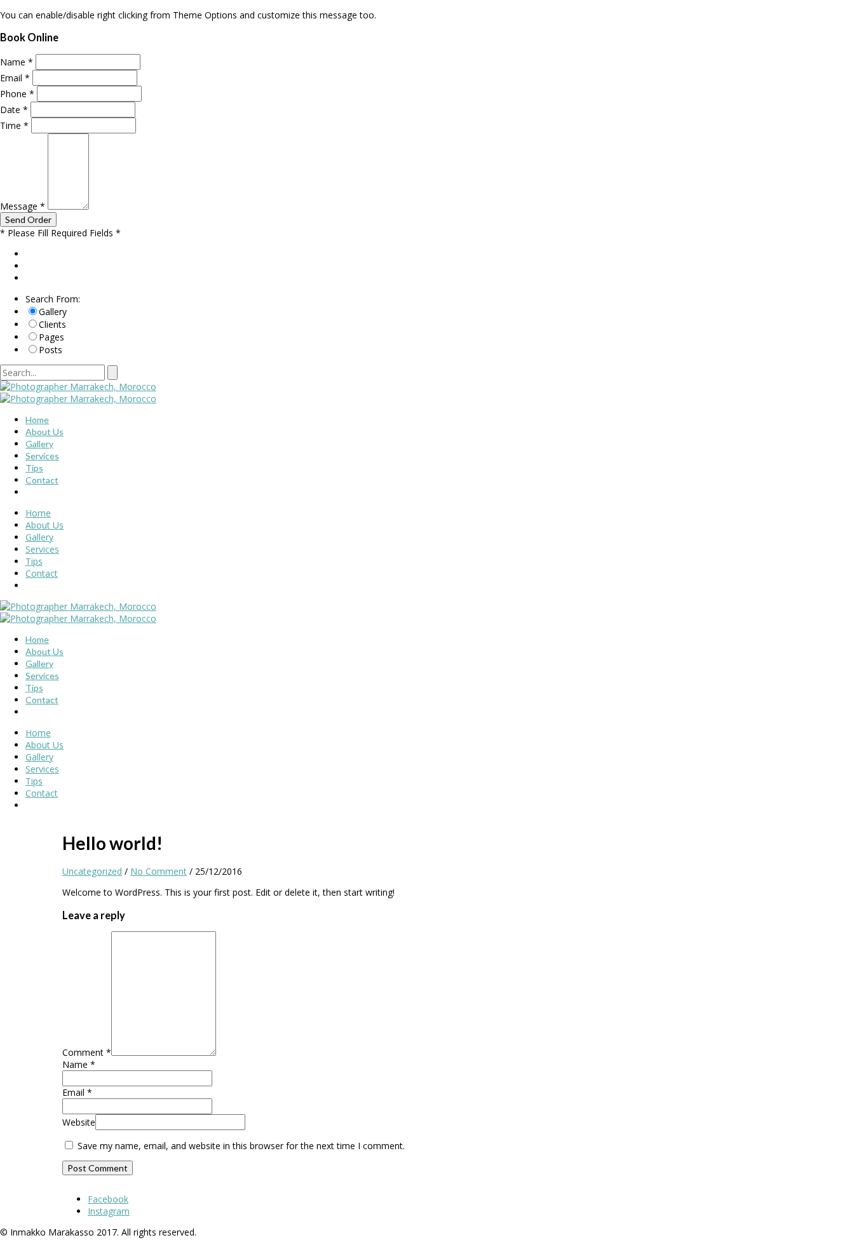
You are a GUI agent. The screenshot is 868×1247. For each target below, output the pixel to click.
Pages (51, 337)
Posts (50, 350)
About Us (44, 431)
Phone (17, 94)
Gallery (53, 312)
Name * (78, 1064)
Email (15, 78)
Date (14, 110)
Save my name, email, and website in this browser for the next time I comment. (241, 1146)
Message (22, 206)
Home (37, 419)
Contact (41, 480)
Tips (34, 467)
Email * (77, 1092)
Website (78, 1122)
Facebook (108, 1199)
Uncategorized (92, 871)
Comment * (86, 1052)
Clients (52, 324)
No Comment (158, 871)
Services (42, 455)
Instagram (109, 1211)
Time (14, 125)
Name (16, 62)
